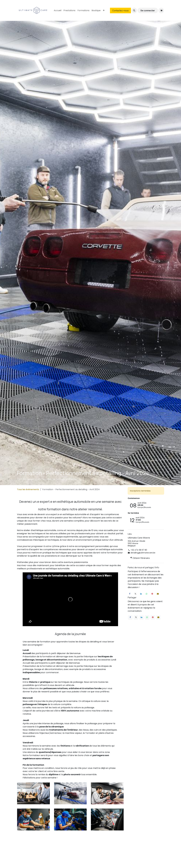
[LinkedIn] (141, 593)
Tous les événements (28, 489)
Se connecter (147, 10)
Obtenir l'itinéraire (141, 558)
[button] (134, 10)
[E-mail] (158, 593)
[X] (135, 593)
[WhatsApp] (146, 593)
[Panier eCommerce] (161, 10)
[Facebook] (130, 593)
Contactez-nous (120, 10)
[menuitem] (57, 10)
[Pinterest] (152, 593)
